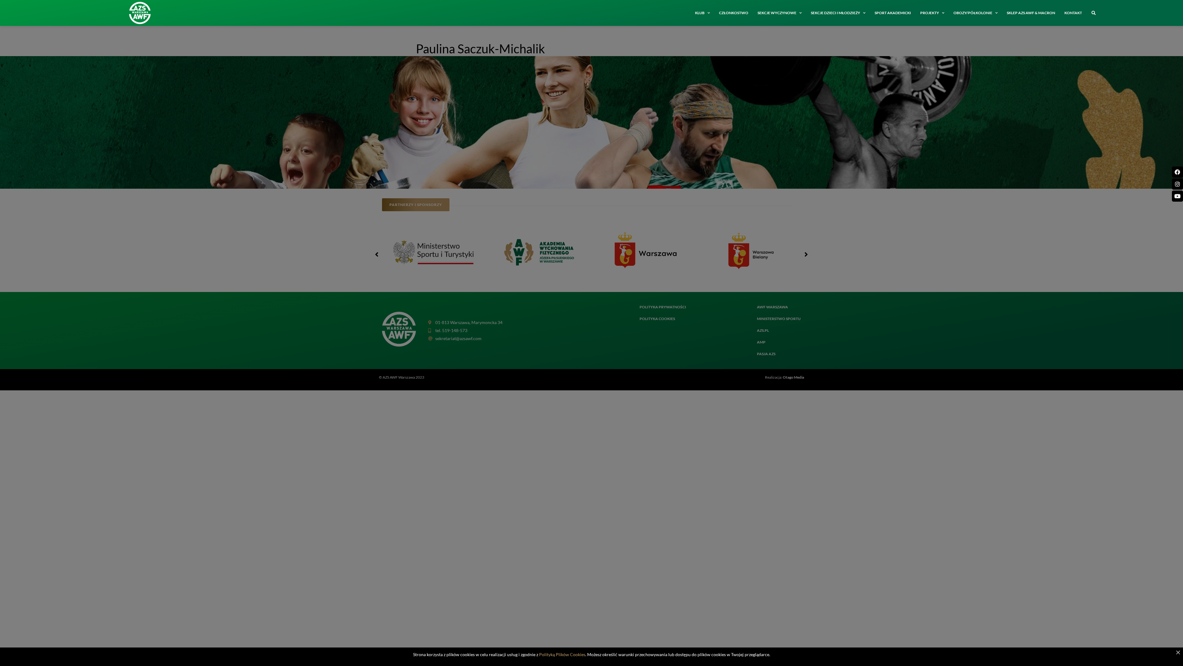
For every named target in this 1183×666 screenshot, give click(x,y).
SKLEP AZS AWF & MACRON (1031, 12)
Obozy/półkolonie (972, 12)
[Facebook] (1177, 172)
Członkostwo (733, 12)
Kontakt (1073, 12)
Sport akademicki (893, 12)
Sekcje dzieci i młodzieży (835, 12)
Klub (700, 12)
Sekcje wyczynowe (777, 12)
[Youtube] (1177, 196)
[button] (1093, 13)
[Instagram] (1177, 184)
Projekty (929, 12)
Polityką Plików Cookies (562, 654)
